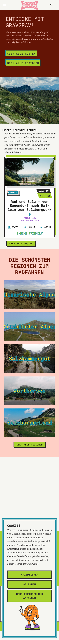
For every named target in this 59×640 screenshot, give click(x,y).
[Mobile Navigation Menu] (4, 5)
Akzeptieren (29, 574)
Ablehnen (29, 584)
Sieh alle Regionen (23, 63)
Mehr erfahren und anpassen (29, 595)
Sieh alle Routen (21, 53)
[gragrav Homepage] (29, 5)
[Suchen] (51, 5)
